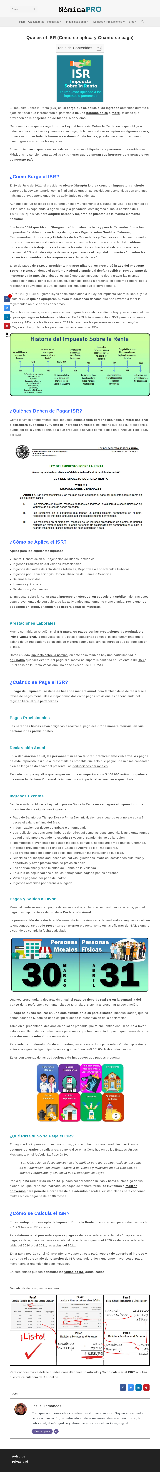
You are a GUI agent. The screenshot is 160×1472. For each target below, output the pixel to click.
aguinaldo (17, 660)
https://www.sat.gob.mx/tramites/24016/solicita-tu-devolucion (88, 1049)
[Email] (56, 1431)
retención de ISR (62, 1258)
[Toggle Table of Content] (97, 48)
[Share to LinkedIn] (138, 1389)
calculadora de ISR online (39, 1377)
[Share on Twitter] (131, 1389)
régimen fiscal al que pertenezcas (34, 701)
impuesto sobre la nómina (49, 655)
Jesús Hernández (47, 1406)
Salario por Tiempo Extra (43, 817)
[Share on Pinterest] (146, 1389)
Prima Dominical (76, 817)
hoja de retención (111, 1044)
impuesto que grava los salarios (46, 149)
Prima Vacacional (23, 636)
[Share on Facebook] (123, 1389)
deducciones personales (90, 766)
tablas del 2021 (64, 1245)
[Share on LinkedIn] (7, 319)
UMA (141, 660)
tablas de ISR (74, 1271)
